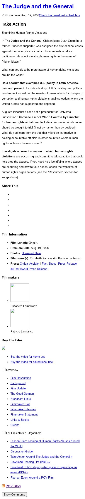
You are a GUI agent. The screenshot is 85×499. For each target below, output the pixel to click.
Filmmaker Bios (20, 404)
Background (18, 383)
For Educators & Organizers (23, 433)
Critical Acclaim (29, 263)
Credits (14, 425)
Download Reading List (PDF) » (30, 462)
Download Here (31, 253)
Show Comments (14, 494)
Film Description (20, 378)
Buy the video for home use (27, 356)
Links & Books (19, 419)
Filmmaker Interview (23, 409)
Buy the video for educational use (31, 362)
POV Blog (13, 486)
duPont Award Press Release (28, 268)
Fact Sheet (49, 263)
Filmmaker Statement (24, 414)
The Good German (22, 393)
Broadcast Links (20, 399)
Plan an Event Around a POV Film (32, 477)
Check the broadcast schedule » (59, 15)
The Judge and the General (38, 6)
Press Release (67, 263)
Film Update (18, 388)
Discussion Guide (21, 451)
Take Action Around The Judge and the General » (41, 456)
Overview (12, 370)
